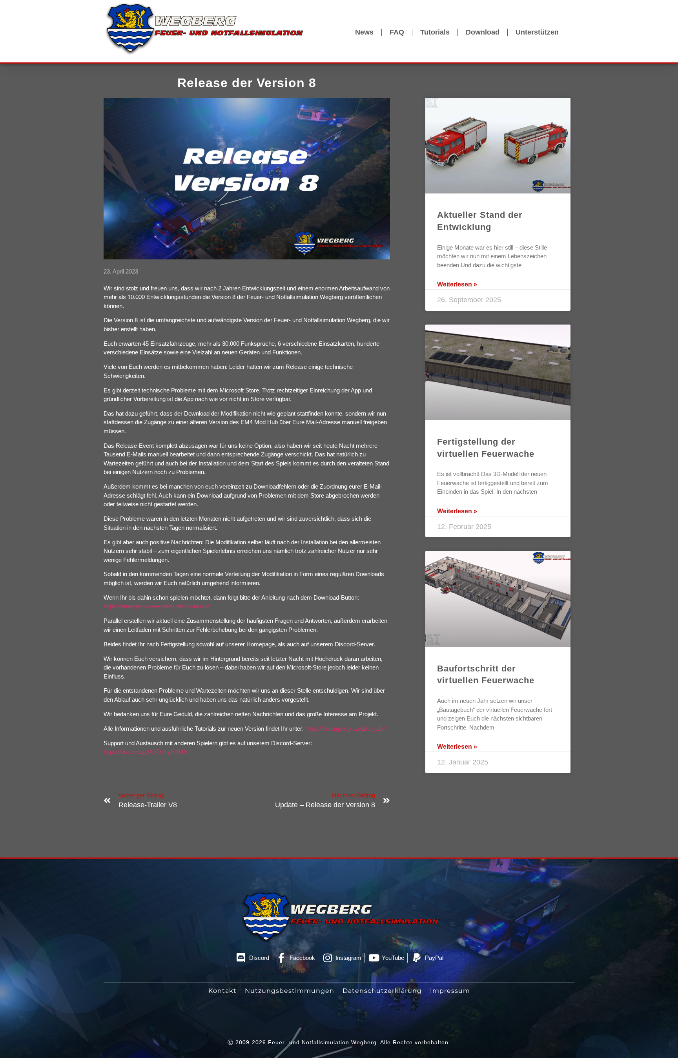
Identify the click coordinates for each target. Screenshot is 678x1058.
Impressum (450, 990)
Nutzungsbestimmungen (289, 990)
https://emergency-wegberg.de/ (345, 728)
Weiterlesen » (457, 284)
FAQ (397, 32)
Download (482, 32)
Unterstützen (537, 32)
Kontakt (222, 990)
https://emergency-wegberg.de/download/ (156, 606)
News (364, 32)
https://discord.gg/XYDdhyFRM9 (145, 751)
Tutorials (435, 32)
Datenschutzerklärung (382, 990)
